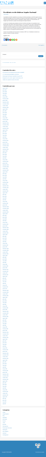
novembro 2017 (5, 271)
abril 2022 (4, 178)
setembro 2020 (6, 212)
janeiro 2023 (5, 163)
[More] (16, 40)
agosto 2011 (5, 396)
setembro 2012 (5, 379)
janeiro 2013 (5, 372)
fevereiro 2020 (5, 224)
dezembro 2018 (5, 248)
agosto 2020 (5, 213)
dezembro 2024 (6, 123)
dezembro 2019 (5, 227)
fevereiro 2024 (5, 140)
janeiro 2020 (5, 226)
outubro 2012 (5, 377)
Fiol (3, 62)
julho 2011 (4, 398)
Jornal (4, 422)
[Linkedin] (8, 40)
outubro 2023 (5, 147)
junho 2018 (5, 259)
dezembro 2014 (6, 332)
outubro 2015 (5, 314)
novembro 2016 (5, 292)
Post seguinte (42, 45)
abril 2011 (4, 403)
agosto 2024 (5, 130)
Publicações (5, 429)
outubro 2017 (5, 273)
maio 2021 (4, 198)
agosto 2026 (5, 88)
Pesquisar (4, 54)
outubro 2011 (5, 393)
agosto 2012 (5, 381)
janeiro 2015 (5, 330)
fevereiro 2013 (5, 370)
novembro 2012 (5, 375)
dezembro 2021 (5, 185)
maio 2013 (4, 365)
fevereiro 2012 (5, 391)
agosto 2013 (5, 360)
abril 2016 (4, 304)
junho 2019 (5, 238)
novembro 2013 (5, 355)
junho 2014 (5, 342)
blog (3, 415)
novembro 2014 (6, 334)
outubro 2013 (5, 356)
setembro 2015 (5, 316)
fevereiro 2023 (5, 161)
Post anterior (4, 45)
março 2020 (5, 222)
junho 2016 (5, 301)
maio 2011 (4, 402)
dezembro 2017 (5, 269)
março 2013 (5, 368)
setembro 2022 (5, 170)
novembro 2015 (5, 313)
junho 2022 (5, 175)
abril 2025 (4, 116)
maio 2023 (5, 156)
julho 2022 (4, 173)
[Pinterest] (10, 40)
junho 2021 (5, 196)
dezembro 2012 (5, 374)
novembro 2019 (5, 229)
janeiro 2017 (5, 288)
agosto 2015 (5, 318)
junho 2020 (5, 217)
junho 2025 (5, 112)
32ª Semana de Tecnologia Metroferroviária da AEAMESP (13, 72)
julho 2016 (4, 299)
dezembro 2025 (6, 102)
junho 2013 (5, 363)
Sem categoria (5, 431)
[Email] (14, 40)
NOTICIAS (4, 424)
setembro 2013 (5, 358)
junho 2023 (5, 154)
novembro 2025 (6, 103)
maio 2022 (5, 177)
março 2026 (5, 97)
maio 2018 (4, 260)
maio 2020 (5, 219)
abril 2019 (4, 241)
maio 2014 (5, 344)
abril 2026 (4, 95)
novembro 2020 (6, 208)
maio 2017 (4, 281)
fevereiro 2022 (5, 182)
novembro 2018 (5, 250)
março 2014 (5, 348)
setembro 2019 (5, 233)
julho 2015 (4, 320)
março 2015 (5, 327)
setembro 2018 (5, 253)
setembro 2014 (5, 337)
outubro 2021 (5, 189)
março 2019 (5, 243)
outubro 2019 (5, 231)
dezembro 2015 (5, 311)
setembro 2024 (6, 128)
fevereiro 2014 (5, 349)
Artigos (4, 412)
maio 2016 (4, 302)
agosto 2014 (5, 339)
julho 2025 (4, 110)
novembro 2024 (6, 124)
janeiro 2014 (5, 351)
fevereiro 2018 (5, 266)
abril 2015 (4, 325)
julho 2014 (4, 341)
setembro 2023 (5, 149)
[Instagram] (39, 445)
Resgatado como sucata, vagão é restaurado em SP (13, 78)
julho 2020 (5, 215)
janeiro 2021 (5, 205)
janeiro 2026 (5, 100)
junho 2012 (5, 384)
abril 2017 (4, 283)
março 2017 (5, 285)
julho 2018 (4, 257)
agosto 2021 (5, 192)
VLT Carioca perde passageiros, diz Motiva (11, 74)
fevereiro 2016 (5, 307)
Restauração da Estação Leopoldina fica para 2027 (12, 76)
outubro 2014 (5, 335)
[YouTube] (38, 447)
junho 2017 (5, 280)
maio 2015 (4, 323)
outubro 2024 (5, 126)
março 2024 (5, 138)
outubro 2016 (5, 294)
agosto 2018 (5, 255)
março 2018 (5, 264)
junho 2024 (5, 133)
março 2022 (5, 180)
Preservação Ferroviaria (7, 427)
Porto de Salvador (6, 62)
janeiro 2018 (5, 267)
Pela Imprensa (5, 426)
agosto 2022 (5, 171)
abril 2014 (4, 346)
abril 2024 (4, 137)
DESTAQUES (6, 14)
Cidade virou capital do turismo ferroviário (11, 79)
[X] (6, 40)
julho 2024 (5, 131)
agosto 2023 (5, 151)
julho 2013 (4, 361)
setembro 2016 (5, 295)
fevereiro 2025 (5, 119)
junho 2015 (5, 321)
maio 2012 (4, 386)
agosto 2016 (5, 297)
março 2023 (5, 159)
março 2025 (5, 117)
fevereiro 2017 (5, 287)
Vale (12, 62)
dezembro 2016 (5, 290)
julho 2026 (5, 90)
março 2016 (5, 306)
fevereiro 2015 (5, 328)
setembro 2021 (5, 191)
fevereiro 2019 (5, 245)
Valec (15, 62)
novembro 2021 (5, 187)
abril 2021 (4, 199)
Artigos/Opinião (6, 414)
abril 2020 (4, 220)
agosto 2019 (5, 234)
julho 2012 (4, 382)
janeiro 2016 (5, 309)
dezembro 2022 (6, 165)
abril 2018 (4, 262)
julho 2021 (4, 194)
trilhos (11, 62)
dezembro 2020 (6, 206)
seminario (4, 433)
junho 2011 (4, 400)
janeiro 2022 (5, 184)
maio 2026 (5, 93)
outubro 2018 (5, 252)
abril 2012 (4, 388)
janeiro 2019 (5, 246)
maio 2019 (4, 239)
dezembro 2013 (5, 353)
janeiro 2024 (5, 142)
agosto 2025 (5, 109)
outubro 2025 (5, 105)
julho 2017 (4, 278)
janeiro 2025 (5, 121)
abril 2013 (4, 367)
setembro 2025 (5, 107)
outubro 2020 (5, 210)
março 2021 (5, 201)
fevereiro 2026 (5, 98)
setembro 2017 (5, 274)
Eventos (4, 421)
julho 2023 (4, 152)
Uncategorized (5, 434)
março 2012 (5, 389)
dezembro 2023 (6, 144)
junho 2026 (5, 91)
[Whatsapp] (12, 40)
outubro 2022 (5, 168)
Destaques (5, 417)
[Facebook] (4, 40)
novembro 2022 (6, 166)
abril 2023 (4, 158)
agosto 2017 (5, 276)
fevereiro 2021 (5, 203)
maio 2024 (5, 135)
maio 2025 (5, 114)
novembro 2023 (6, 145)
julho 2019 (4, 236)
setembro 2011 (5, 395)
